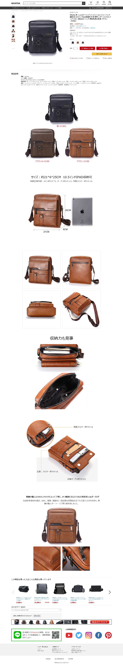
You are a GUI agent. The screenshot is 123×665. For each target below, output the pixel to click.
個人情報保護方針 (59, 658)
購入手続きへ (104, 48)
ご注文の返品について (81, 26)
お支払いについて (76, 649)
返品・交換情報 (107, 58)
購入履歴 (110, 3)
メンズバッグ (14, 10)
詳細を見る (92, 28)
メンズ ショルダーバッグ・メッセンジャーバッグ (31, 10)
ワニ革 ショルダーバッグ (33, 8)
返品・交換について (76, 652)
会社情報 (70, 658)
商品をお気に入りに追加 (76, 58)
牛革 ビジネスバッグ (47, 8)
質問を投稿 (37, 615)
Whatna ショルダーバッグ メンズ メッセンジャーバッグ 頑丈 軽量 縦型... (59, 599)
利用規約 (48, 658)
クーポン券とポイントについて (59, 652)
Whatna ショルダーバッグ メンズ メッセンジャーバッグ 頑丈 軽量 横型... (78, 599)
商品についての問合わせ (92, 58)
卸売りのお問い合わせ (101, 54)
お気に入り (97, 3)
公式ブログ (66, 662)
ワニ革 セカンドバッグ (18, 8)
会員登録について (56, 649)
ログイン (108, 8)
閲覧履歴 (104, 3)
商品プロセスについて (57, 650)
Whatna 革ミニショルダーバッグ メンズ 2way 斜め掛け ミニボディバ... (96, 599)
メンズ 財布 (58, 8)
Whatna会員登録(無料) (98, 8)
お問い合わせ (40, 650)
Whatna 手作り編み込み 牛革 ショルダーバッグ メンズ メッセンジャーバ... (41, 599)
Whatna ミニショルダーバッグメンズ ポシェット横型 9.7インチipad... (23, 599)
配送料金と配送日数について (79, 650)
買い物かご (90, 3)
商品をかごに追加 (87, 48)
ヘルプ (39, 649)
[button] (13, 13)
